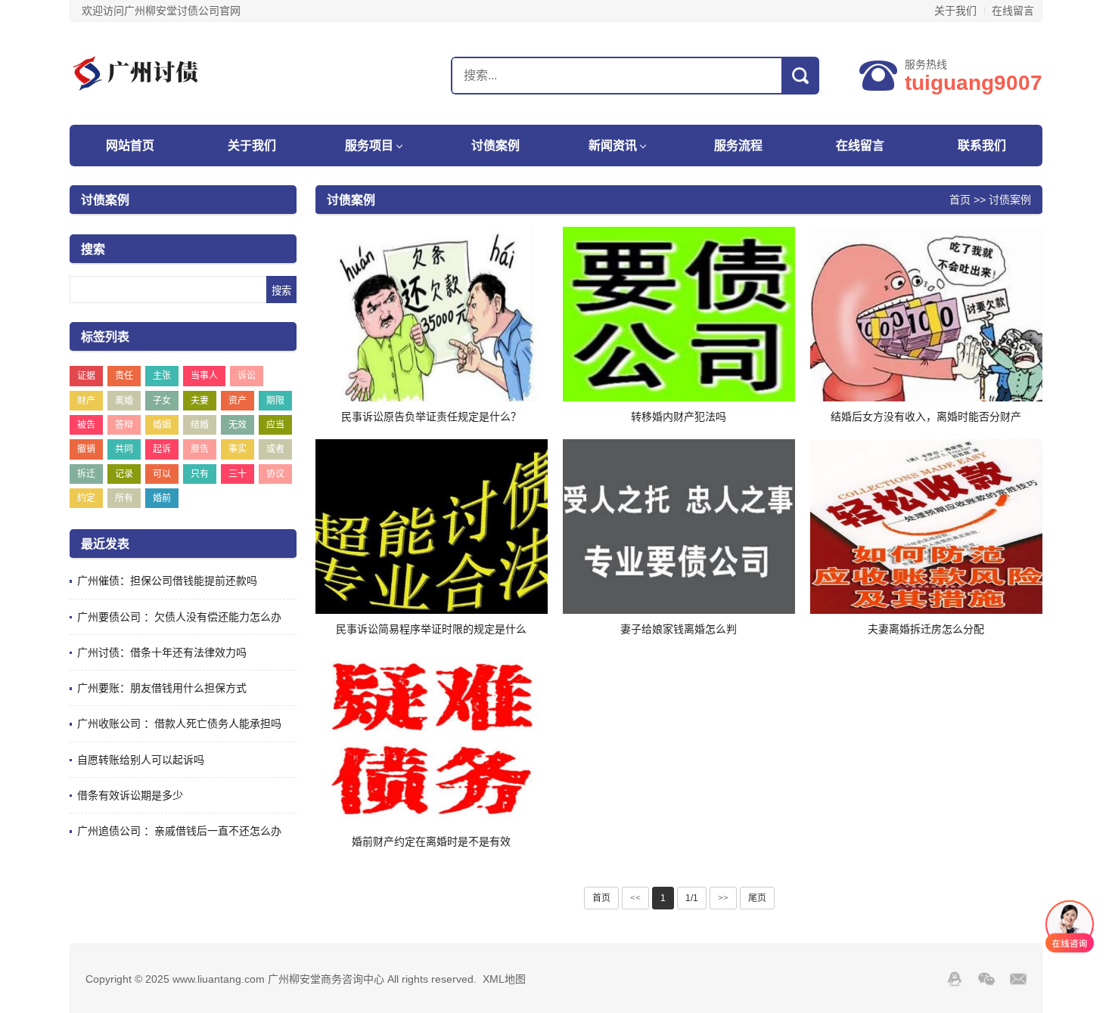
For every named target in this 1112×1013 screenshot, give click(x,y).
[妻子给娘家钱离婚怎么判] (679, 526)
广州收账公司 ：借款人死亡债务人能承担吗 (179, 723)
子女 (162, 400)
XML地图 (504, 979)
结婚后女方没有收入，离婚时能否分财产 (926, 416)
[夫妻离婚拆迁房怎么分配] (926, 526)
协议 (275, 474)
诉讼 (247, 375)
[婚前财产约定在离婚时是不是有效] (431, 739)
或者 (275, 449)
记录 (124, 474)
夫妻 (200, 400)
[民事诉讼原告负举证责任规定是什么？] (431, 314)
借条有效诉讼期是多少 (130, 795)
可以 (162, 474)
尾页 (757, 898)
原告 (200, 449)
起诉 (162, 449)
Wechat (986, 979)
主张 (162, 375)
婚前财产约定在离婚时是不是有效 (431, 841)
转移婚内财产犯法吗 (678, 416)
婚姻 (162, 425)
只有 (200, 474)
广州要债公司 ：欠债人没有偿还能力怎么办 (179, 617)
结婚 (200, 425)
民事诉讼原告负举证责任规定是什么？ (431, 416)
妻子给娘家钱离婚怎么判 (678, 629)
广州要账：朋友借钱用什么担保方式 (162, 688)
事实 (237, 449)
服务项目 (369, 145)
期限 (275, 400)
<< (635, 898)
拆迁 (86, 474)
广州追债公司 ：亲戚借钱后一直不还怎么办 (179, 831)
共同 (124, 449)
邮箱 (1018, 979)
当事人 (204, 375)
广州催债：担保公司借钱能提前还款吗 (167, 581)
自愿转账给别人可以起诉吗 (140, 760)
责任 (124, 375)
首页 (960, 200)
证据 (86, 375)
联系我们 (982, 145)
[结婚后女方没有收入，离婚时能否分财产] (926, 314)
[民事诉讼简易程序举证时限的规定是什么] (431, 526)
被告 (86, 425)
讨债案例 (495, 145)
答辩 (124, 425)
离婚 (124, 400)
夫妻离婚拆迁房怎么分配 (926, 629)
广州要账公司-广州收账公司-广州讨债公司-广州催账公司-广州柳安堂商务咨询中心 (164, 73)
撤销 (86, 449)
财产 (86, 400)
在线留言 (1013, 11)
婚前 (162, 498)
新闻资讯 (613, 145)
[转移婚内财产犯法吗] (679, 314)
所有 (124, 498)
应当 (275, 425)
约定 (86, 498)
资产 (237, 400)
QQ (954, 979)
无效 (237, 425)
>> (723, 898)
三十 (237, 474)
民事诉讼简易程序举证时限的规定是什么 (431, 629)
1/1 (691, 898)
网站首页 (130, 145)
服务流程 (738, 145)
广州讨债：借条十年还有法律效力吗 (162, 652)
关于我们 (955, 11)
